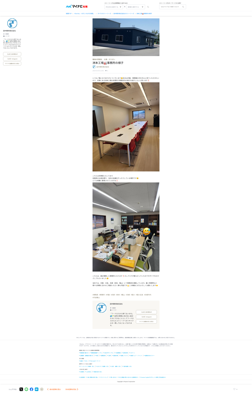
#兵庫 (113, 294)
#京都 (128, 294)
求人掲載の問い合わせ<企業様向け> (128, 377)
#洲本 (118, 294)
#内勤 (108, 294)
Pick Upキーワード (95, 361)
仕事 (109, 355)
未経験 (82, 372)
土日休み (88, 372)
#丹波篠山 (96, 297)
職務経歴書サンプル (96, 353)
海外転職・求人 (128, 366)
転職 (81, 361)
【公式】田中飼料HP (12, 54)
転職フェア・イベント (136, 355)
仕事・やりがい (109, 59)
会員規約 (82, 377)
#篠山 (123, 294)
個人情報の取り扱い (93, 377)
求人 (86, 361)
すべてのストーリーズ (104, 13)
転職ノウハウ (124, 355)
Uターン (133, 353)
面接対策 (115, 355)
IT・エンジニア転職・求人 (87, 366)
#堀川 (133, 294)
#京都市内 (147, 294)
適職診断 (103, 355)
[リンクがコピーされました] (42, 389)
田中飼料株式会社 (9, 31)
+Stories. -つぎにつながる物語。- (84, 13)
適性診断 (125, 353)
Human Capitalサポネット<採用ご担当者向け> (153, 377)
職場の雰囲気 (97, 59)
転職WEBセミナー (150, 355)
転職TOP (69, 13)
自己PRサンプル (108, 353)
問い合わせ (114, 377)
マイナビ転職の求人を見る (12, 63)
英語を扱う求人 (98, 372)
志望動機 (118, 353)
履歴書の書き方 (84, 353)
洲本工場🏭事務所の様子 (144, 13)
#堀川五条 (139, 294)
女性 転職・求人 (116, 366)
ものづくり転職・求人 (103, 366)
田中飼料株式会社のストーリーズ (123, 13)
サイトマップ (104, 377)
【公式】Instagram (12, 59)
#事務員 (95, 294)
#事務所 (102, 294)
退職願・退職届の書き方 (86, 355)
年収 (97, 355)
